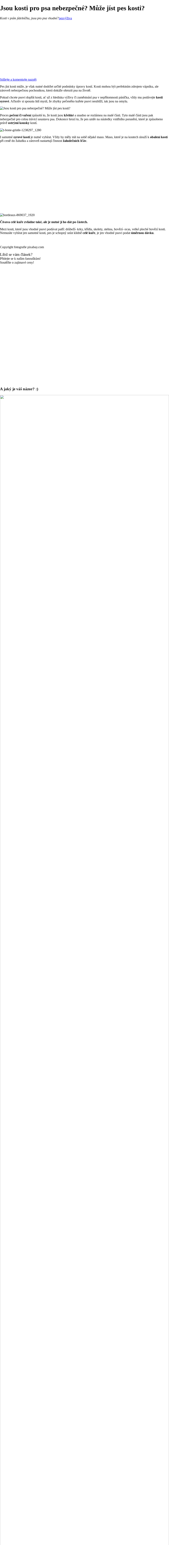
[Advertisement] (84, 49)
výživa (67, 18)
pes (61, 18)
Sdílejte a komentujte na (15, 79)
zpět (33, 79)
